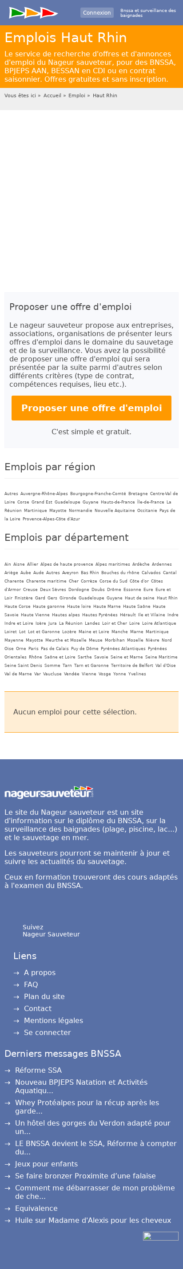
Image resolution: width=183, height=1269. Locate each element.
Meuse (96, 640)
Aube (25, 573)
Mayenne (14, 640)
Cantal (170, 573)
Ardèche (141, 564)
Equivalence (36, 1208)
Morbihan (115, 640)
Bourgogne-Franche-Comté (98, 494)
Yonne (119, 674)
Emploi (76, 96)
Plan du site (44, 996)
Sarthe (85, 657)
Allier (32, 564)
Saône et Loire (60, 657)
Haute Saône (137, 606)
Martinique (35, 510)
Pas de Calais (55, 648)
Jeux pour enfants (46, 1164)
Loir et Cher (114, 623)
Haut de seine (140, 598)
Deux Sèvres (53, 589)
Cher (74, 581)
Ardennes (162, 564)
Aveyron (70, 573)
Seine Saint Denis (23, 665)
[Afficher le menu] (33, 11)
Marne (136, 632)
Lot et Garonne (44, 632)
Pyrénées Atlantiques (123, 648)
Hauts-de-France (118, 502)
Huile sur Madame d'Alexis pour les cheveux (93, 1220)
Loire (134, 623)
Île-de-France (150, 502)
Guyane (91, 502)
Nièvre (152, 640)
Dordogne (78, 589)
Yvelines (137, 674)
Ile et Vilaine (151, 615)
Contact (38, 1008)
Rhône (35, 657)
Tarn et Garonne (91, 665)
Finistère (24, 598)
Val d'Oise (165, 665)
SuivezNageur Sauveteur (51, 931)
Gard (40, 598)
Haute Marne (107, 606)
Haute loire (79, 606)
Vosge (105, 674)
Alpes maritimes (112, 564)
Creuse (30, 589)
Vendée (72, 674)
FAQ (31, 984)
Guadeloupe (67, 502)
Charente (14, 581)
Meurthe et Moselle (66, 640)
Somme (52, 665)
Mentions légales (53, 1020)
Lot (22, 632)
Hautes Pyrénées (100, 615)
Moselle (135, 640)
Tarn (67, 665)
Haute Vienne (35, 615)
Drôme (114, 589)
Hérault (128, 615)
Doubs (98, 589)
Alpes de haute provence (66, 564)
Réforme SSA (38, 1070)
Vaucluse (52, 674)
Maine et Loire (94, 632)
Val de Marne (18, 674)
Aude (38, 573)
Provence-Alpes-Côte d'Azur (51, 519)
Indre (173, 615)
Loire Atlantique (159, 623)
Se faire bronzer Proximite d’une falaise (85, 1176)
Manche (119, 632)
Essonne (132, 589)
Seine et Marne (127, 657)
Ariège (11, 573)
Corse (23, 502)
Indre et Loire (18, 623)
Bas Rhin (90, 573)
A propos (40, 972)
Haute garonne (49, 606)
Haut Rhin (105, 96)
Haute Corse (17, 606)
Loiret (10, 632)
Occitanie (147, 510)
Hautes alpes (66, 615)
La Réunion (71, 623)
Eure (148, 589)
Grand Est (42, 502)
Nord (167, 640)
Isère (41, 623)
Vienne (89, 674)
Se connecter (47, 1032)
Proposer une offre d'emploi (91, 408)
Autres (11, 494)
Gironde (68, 598)
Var (37, 674)
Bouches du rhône (120, 573)
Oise (9, 648)
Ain (7, 564)
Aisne (19, 564)
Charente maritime (46, 581)
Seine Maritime (161, 657)
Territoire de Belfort (132, 665)
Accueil (52, 96)
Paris (33, 648)
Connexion (97, 13)
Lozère (69, 632)
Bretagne (138, 494)
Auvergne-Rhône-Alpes (44, 494)
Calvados (151, 573)
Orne (21, 648)
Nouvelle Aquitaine (115, 510)
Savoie (101, 657)
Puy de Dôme (85, 648)
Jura (52, 623)
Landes (92, 623)
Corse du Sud (113, 581)
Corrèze (89, 581)
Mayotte (58, 510)
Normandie (80, 510)
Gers (52, 598)
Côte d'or (139, 581)
